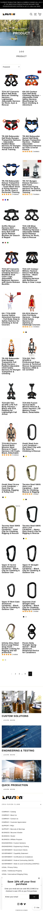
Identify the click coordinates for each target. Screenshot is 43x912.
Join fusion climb (11, 804)
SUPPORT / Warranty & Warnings (13, 829)
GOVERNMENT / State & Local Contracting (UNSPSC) (20, 864)
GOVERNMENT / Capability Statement (15, 853)
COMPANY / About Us (9, 815)
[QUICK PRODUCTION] (21, 771)
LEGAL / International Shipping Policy (15, 874)
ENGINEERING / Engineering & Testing (15, 846)
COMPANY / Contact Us (10, 819)
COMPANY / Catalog (9, 811)
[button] (27, 151)
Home (17, 29)
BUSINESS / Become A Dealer (12, 832)
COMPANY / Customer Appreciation (14, 822)
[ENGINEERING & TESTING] (21, 736)
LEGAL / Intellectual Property (12, 871)
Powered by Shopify (21, 910)
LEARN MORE (9, 720)
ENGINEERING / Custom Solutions (14, 843)
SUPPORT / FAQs (8, 825)
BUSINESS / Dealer (8, 836)
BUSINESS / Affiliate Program (12, 839)
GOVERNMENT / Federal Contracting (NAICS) (18, 860)
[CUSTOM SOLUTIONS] (21, 702)
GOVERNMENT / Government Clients (14, 850)
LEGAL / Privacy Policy (10, 867)
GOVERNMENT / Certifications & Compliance (17, 857)
